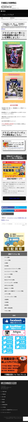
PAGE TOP (26, 408)
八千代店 (4, 407)
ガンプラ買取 (8, 277)
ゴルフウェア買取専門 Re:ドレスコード (10, 409)
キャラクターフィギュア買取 (11, 271)
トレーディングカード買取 (11, 296)
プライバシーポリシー (6, 412)
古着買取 (7, 299)
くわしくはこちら (14, 198)
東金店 (3, 399)
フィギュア (15, 217)
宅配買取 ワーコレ (5, 220)
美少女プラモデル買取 (10, 279)
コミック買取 (8, 260)
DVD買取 (7, 265)
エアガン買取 (8, 293)
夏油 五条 (24, 217)
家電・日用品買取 (9, 308)
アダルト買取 (8, 310)
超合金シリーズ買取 (9, 288)
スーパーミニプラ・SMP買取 (11, 282)
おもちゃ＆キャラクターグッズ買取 (13, 268)
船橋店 (3, 402)
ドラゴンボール (10, 217)
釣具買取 (7, 305)
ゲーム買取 (7, 257)
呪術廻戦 (20, 217)
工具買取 (7, 302)
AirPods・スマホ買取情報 (6, 223)
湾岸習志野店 (4, 404)
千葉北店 (4, 394)
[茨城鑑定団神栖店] (8, 3)
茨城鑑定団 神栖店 (12, 417)
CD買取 (6, 263)
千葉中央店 (4, 391)
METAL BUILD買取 (9, 285)
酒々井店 (4, 396)
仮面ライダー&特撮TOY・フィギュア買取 (14, 291)
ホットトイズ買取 (9, 274)
